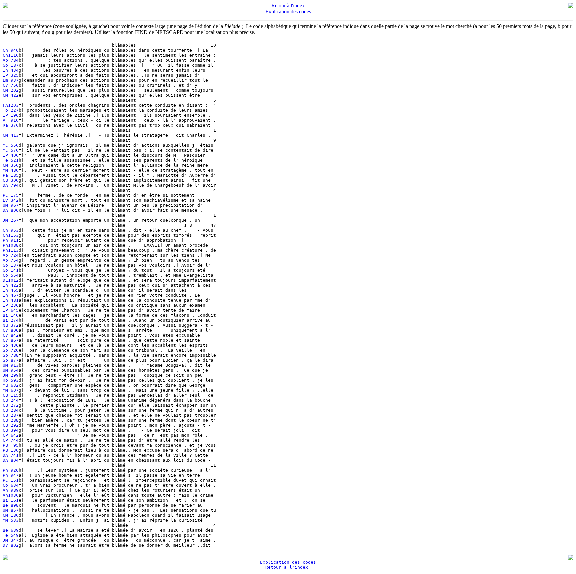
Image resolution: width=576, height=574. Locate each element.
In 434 (11, 70)
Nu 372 (11, 325)
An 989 (11, 490)
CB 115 (11, 395)
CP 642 (11, 435)
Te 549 (11, 535)
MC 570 (11, 150)
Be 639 (11, 530)
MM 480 (11, 170)
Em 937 (11, 80)
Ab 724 (11, 255)
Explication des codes (288, 11)
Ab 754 (11, 260)
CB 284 (11, 410)
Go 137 (11, 265)
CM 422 (11, 95)
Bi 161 (11, 500)
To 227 (11, 110)
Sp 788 (11, 355)
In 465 (11, 290)
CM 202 (11, 90)
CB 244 (11, 400)
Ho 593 (11, 380)
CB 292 (11, 425)
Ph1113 (11, 250)
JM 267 (11, 220)
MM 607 (11, 390)
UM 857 (11, 510)
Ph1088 (11, 245)
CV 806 (11, 330)
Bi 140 (11, 315)
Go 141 (11, 270)
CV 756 (11, 85)
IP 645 (11, 310)
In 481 (11, 300)
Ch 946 (11, 50)
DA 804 (11, 460)
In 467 (11, 295)
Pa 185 (11, 175)
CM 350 (11, 165)
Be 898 (11, 505)
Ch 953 (11, 230)
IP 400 (11, 155)
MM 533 (11, 520)
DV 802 (11, 545)
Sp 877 (11, 360)
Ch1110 (11, 55)
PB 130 (11, 450)
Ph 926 (11, 470)
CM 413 (11, 135)
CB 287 (11, 415)
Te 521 (11, 160)
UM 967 (11, 205)
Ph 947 (11, 475)
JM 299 (11, 375)
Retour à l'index (288, 5)
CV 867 (11, 340)
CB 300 (11, 180)
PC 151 (11, 480)
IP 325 (11, 75)
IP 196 (11, 115)
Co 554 (11, 275)
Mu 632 (11, 385)
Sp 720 (11, 350)
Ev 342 (11, 200)
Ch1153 (11, 235)
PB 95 (11, 445)
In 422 (11, 285)
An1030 (11, 495)
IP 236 (11, 305)
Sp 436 (11, 345)
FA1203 (11, 105)
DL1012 (11, 280)
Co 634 (11, 485)
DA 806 (11, 210)
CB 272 (11, 405)
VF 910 (11, 120)
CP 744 (11, 440)
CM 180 (11, 515)
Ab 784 (11, 60)
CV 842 (11, 335)
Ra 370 (11, 125)
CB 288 (11, 420)
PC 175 (11, 195)
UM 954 (11, 370)
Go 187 (11, 65)
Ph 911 (11, 240)
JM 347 (11, 540)
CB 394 (11, 430)
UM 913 (11, 365)
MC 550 (11, 145)
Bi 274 (11, 320)
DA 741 (11, 455)
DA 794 (11, 185)
